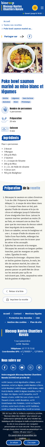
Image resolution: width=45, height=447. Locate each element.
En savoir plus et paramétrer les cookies (22, 436)
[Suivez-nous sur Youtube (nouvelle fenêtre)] (22, 367)
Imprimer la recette (19, 299)
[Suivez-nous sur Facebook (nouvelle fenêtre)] (5, 367)
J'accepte (31, 442)
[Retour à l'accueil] (8, 3)
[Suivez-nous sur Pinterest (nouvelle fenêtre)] (39, 367)
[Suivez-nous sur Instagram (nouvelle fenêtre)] (30, 367)
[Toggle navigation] (42, 8)
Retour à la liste (16, 291)
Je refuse (14, 442)
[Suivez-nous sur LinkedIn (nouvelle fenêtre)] (13, 367)
